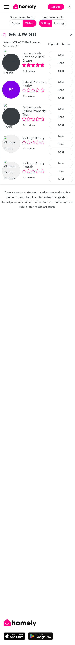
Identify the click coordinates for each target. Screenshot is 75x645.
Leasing (59, 23)
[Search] (4, 35)
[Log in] (69, 6)
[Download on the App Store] (16, 636)
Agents (15, 23)
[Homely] (37, 623)
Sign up (55, 6)
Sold (61, 70)
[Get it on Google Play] (40, 636)
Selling (45, 23)
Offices (29, 23)
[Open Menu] (6, 6)
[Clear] (71, 35)
